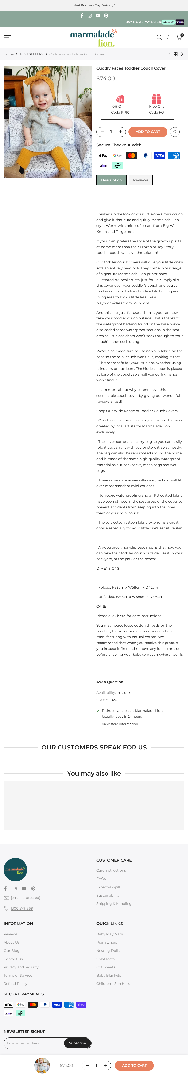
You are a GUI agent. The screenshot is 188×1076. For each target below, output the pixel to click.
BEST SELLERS (31, 54)
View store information (120, 724)
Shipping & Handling (114, 903)
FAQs (101, 879)
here (121, 616)
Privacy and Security (21, 967)
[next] (83, 132)
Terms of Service (18, 975)
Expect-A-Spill (108, 887)
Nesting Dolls (108, 950)
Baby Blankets (108, 975)
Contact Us (13, 959)
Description (111, 180)
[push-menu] (7, 37)
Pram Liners (106, 942)
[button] (175, 132)
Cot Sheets (105, 967)
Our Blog (12, 950)
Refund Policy (15, 984)
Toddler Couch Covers (159, 411)
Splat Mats (105, 959)
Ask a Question (109, 682)
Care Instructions (111, 870)
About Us (12, 942)
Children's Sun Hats (113, 984)
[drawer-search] (159, 37)
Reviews (140, 180)
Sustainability (107, 895)
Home (9, 54)
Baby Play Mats (109, 934)
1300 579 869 (22, 908)
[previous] (12, 132)
